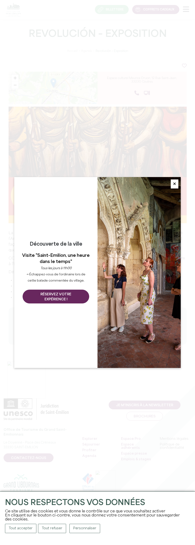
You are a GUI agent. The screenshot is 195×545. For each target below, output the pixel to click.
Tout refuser (52, 528)
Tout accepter (21, 528)
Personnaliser (84, 528)
